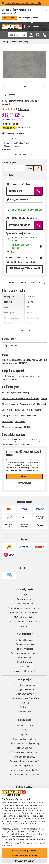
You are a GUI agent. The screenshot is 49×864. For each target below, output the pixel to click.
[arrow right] (45, 283)
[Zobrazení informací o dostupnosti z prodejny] (41, 246)
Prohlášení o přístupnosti (24, 766)
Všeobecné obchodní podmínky (24, 743)
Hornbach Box (24, 712)
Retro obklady (7, 421)
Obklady (5, 41)
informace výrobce (10, 379)
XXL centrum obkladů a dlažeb (24, 698)
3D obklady (28, 427)
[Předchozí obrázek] (5, 87)
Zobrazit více (24, 330)
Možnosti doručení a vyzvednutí (24, 613)
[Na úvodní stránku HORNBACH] (12, 26)
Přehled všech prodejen (24, 685)
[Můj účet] (31, 35)
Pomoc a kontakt (24, 599)
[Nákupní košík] (44, 35)
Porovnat (11, 94)
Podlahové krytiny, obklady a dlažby (15, 392)
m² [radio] (38, 168)
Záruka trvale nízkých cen (24, 739)
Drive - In (24, 703)
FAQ (24, 595)
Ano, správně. (9, 17)
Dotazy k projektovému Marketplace (24, 774)
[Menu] (4, 35)
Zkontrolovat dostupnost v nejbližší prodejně (24, 269)
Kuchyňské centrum (24, 689)
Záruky (24, 626)
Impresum (24, 734)
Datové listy (35, 282)
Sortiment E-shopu (24, 640)
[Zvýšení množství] (22, 168)
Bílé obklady (42, 404)
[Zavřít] (46, 10)
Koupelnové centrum (24, 694)
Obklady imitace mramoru (12, 427)
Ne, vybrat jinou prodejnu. (29, 17)
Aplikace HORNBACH (24, 671)
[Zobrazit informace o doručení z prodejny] (41, 258)
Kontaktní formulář (24, 604)
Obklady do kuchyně (27, 404)
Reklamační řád (24, 748)
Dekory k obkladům (28, 415)
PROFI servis (24, 658)
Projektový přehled (24, 649)
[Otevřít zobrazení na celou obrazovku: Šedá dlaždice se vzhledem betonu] (24, 65)
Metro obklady (20, 421)
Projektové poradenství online (24, 653)
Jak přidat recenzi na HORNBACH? (24, 621)
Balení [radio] (29, 168)
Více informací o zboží (24, 154)
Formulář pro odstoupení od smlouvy (24, 608)
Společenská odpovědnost (24, 752)
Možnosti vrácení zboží (24, 617)
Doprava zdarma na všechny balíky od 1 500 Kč (23, 3)
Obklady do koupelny (20, 41)
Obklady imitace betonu (11, 410)
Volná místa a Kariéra (24, 726)
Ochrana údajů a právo (24, 757)
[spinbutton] (14, 168)
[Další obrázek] (44, 87)
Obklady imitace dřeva (10, 415)
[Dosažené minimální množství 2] (7, 168)
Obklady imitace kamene (31, 410)
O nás (24, 730)
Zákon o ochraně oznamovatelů (24, 761)
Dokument (14, 346)
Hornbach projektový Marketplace (24, 770)
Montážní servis (24, 662)
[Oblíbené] (37, 35)
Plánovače (25, 667)
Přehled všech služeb (24, 644)
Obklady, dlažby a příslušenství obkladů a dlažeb (20, 398)
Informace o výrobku (17, 282)
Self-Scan (24, 707)
